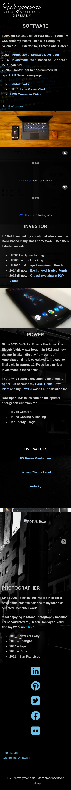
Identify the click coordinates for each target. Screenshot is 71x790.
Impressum (10, 752)
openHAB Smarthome (18, 75)
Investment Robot (24, 59)
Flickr (29, 627)
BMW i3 (26, 389)
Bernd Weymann (13, 106)
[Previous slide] (7, 541)
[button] (22, 569)
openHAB (9, 384)
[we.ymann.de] (22, 9)
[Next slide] (63, 541)
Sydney (35, 783)
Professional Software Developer (35, 54)
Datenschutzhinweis (16, 757)
